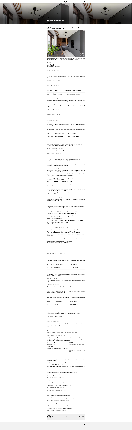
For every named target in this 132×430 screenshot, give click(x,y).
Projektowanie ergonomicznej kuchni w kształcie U (53, 199)
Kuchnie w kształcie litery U (50, 144)
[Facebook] (84, 424)
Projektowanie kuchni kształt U (81, 100)
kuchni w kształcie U (51, 339)
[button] (84, 2)
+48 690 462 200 (51, 2)
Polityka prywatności (60, 427)
